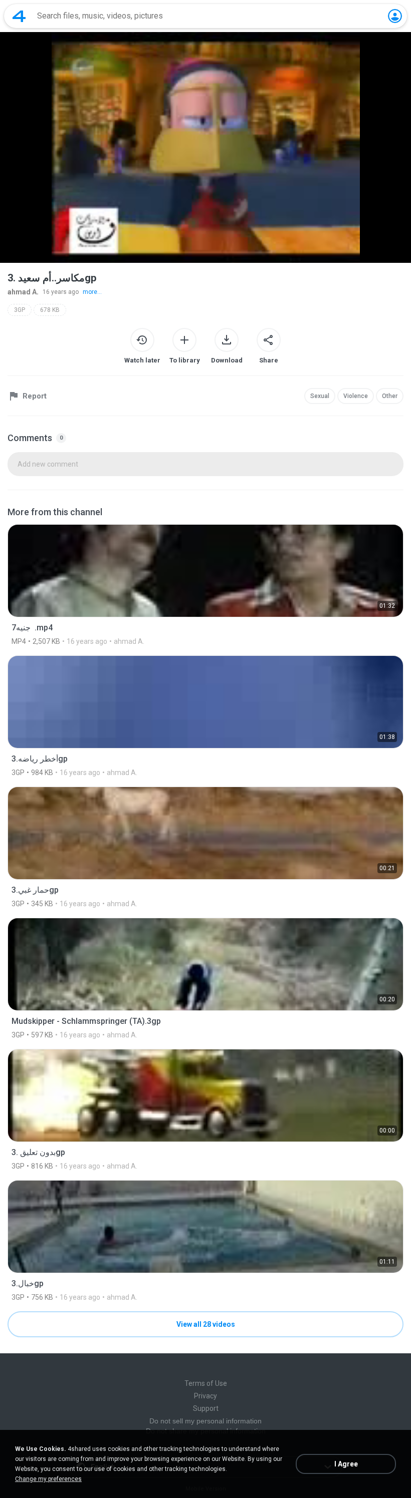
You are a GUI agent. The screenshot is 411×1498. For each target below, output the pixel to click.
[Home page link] (19, 16)
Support (206, 1408)
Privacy (205, 1396)
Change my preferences (48, 1478)
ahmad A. (23, 292)
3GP (19, 309)
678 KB (50, 309)
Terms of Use (205, 1383)
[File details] (205, 584)
